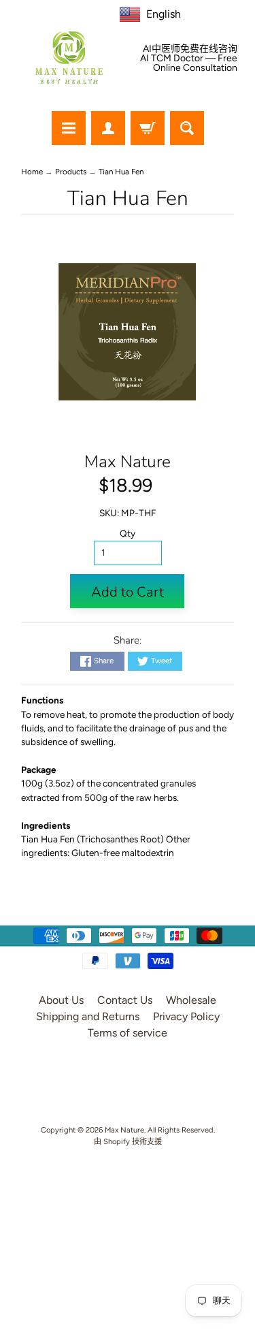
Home (32, 171)
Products (70, 171)
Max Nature (127, 461)
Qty (127, 533)
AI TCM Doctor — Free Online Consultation (188, 63)
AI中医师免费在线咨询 (190, 49)
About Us (61, 1000)
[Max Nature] (69, 57)
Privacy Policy (186, 1016)
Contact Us (124, 1000)
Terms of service (127, 1032)
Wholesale (191, 1000)
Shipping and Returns (87, 1016)
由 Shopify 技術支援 (128, 1141)
